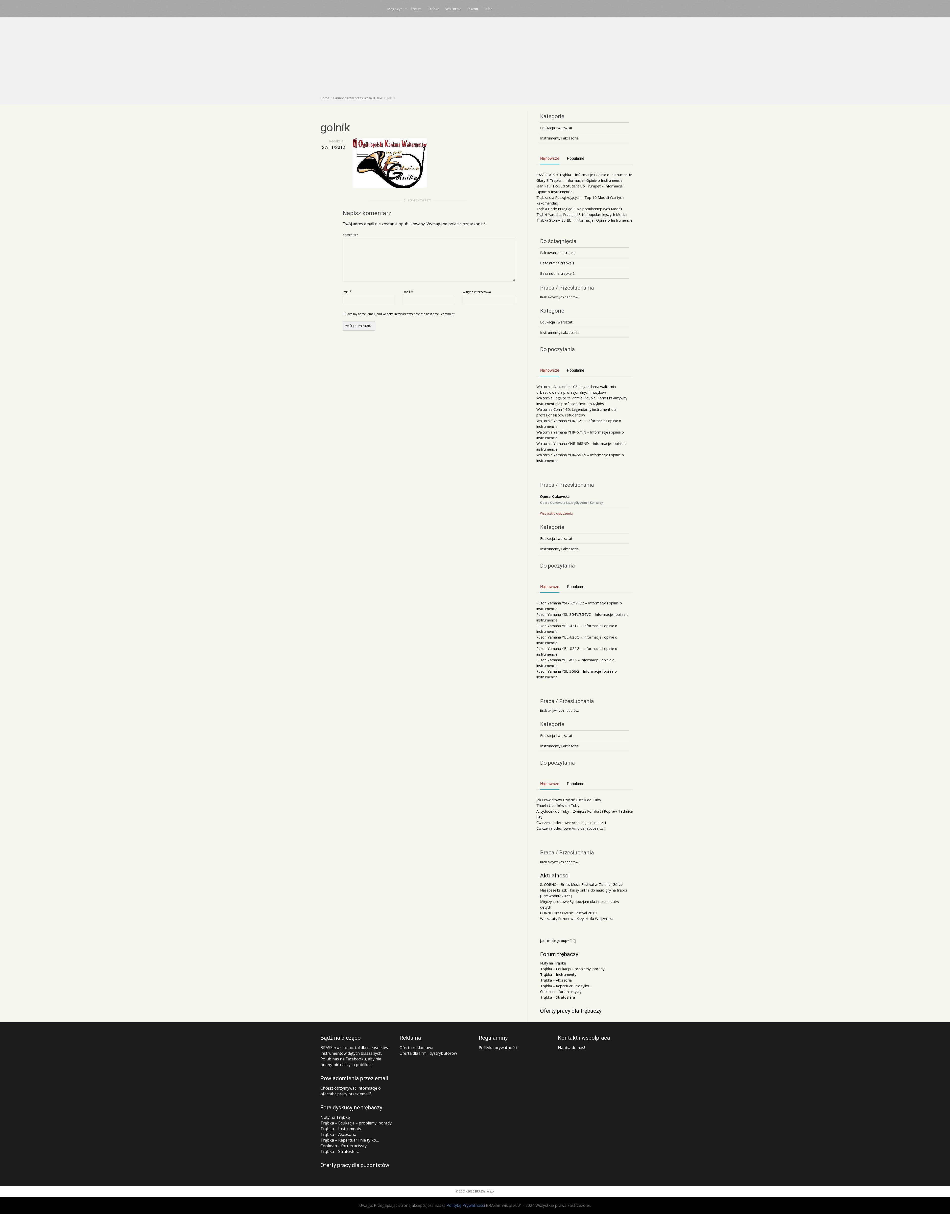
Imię (346, 292)
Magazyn (395, 8)
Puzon (472, 8)
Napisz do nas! (571, 1047)
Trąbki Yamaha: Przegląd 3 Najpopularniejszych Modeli (581, 214)
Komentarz (350, 235)
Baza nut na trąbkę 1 (557, 262)
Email (406, 292)
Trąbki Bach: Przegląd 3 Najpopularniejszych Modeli (579, 208)
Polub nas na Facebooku (343, 1059)
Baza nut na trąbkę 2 (557, 273)
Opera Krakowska (555, 496)
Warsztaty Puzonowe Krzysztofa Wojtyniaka (576, 918)
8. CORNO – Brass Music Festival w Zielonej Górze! (581, 884)
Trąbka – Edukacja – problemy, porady (572, 968)
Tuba (488, 8)
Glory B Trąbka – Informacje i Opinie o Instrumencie (579, 180)
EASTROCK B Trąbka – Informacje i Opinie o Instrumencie (584, 174)
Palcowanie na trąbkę (557, 252)
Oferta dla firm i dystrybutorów (428, 1053)
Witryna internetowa (477, 292)
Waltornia (453, 8)
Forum (416, 8)
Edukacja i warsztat (556, 127)
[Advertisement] (475, 58)
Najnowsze (549, 158)
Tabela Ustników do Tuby (557, 805)
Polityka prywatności (498, 1047)
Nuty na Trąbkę (553, 963)
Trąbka (433, 8)
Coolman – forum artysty (560, 991)
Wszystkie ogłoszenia (556, 513)
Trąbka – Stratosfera (557, 997)
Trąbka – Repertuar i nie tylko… (566, 985)
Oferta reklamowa (416, 1047)
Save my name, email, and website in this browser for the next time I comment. (400, 314)
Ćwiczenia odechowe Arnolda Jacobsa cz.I (570, 828)
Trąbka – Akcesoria (556, 980)
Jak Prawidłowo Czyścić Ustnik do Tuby (568, 799)
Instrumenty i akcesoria (559, 138)
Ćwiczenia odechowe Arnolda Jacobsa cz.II (571, 822)
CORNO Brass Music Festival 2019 (568, 912)
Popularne (575, 158)
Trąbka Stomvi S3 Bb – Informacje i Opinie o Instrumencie (584, 220)
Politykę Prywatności (466, 1205)
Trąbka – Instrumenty (558, 974)
